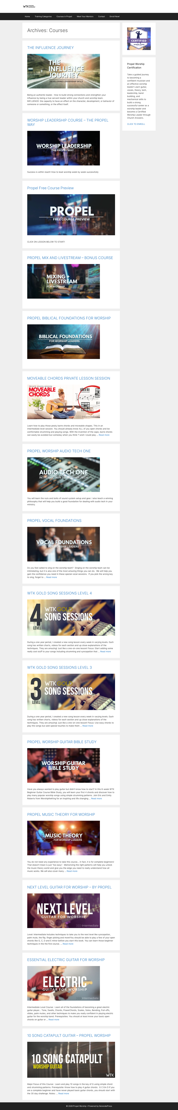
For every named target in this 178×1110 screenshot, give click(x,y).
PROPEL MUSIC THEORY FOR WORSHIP (61, 814)
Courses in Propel (64, 16)
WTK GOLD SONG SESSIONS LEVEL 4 (59, 593)
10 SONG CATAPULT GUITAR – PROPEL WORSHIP (69, 1035)
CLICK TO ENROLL (136, 124)
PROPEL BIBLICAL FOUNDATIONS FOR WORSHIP (69, 318)
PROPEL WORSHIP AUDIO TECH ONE (59, 451)
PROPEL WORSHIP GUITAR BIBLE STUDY (62, 742)
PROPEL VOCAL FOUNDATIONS (54, 520)
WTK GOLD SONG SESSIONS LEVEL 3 (59, 667)
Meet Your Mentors (85, 16)
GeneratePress (105, 1106)
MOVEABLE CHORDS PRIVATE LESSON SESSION (68, 378)
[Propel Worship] (29, 6)
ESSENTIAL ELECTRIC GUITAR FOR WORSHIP (66, 960)
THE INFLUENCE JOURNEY (50, 47)
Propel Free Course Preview (50, 188)
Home (27, 16)
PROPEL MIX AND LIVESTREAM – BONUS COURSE (70, 258)
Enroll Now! (115, 16)
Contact (101, 16)
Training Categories (43, 16)
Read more (104, 435)
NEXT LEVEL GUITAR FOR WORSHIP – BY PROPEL (69, 887)
